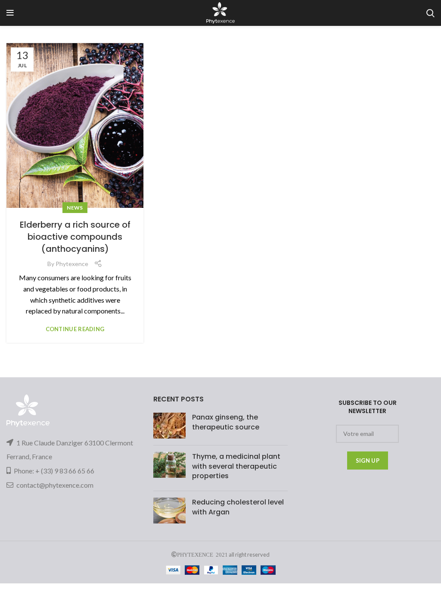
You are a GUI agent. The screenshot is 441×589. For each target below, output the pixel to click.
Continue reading (75, 329)
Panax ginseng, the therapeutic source (225, 422)
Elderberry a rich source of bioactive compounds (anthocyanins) (75, 237)
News (75, 207)
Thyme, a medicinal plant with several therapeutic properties (236, 466)
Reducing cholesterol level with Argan (238, 507)
